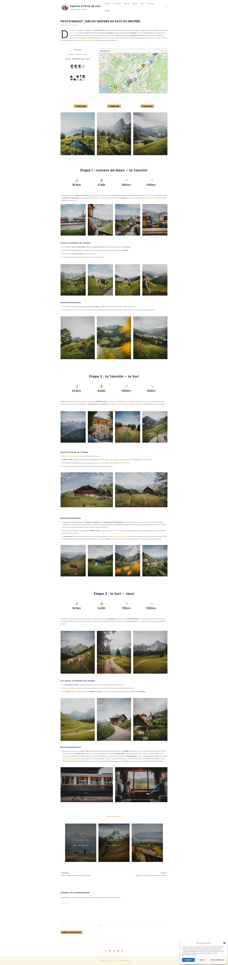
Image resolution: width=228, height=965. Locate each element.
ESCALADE (150, 3)
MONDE (135, 3)
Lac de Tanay (114, 840)
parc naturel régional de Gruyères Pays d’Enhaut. (113, 463)
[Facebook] (110, 951)
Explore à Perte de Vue (85, 6)
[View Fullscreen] (101, 62)
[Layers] (164, 56)
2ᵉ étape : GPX (114, 106)
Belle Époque (144, 753)
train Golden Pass (87, 40)
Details (162, 51)
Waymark (126, 92)
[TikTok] (114, 951)
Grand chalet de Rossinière (73, 456)
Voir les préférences (217, 960)
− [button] (101, 58)
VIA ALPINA (117, 3)
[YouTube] (118, 951)
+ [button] (101, 55)
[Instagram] (106, 951)
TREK (142, 3)
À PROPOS (101, 960)
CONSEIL (107, 11)
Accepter (188, 960)
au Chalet (116, 530)
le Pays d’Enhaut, (152, 198)
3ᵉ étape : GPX (147, 106)
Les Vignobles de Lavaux (147, 840)
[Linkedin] (122, 951)
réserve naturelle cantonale (120, 536)
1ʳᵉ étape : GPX (81, 106)
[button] (224, 943)
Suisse (72, 33)
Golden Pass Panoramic (72, 759)
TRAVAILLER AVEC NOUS (122, 960)
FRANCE (126, 3)
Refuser (202, 960)
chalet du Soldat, (70, 688)
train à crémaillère (78, 310)
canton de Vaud (109, 38)
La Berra (80, 840)
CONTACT (109, 960)
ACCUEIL (107, 3)
